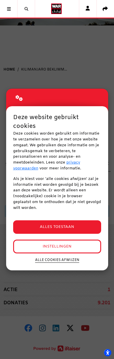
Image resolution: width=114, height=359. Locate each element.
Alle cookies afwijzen (57, 260)
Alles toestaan (57, 226)
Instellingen (57, 246)
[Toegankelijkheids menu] (107, 352)
